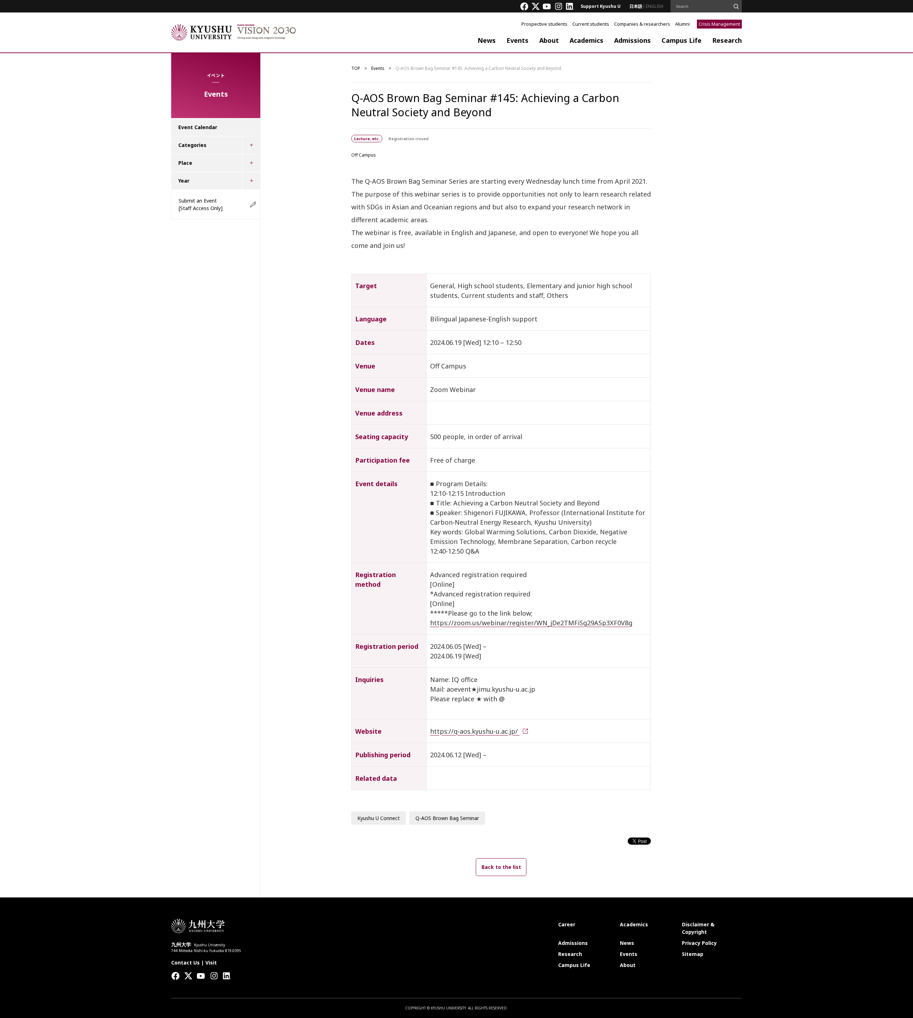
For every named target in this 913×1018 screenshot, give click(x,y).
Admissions (632, 40)
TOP (355, 68)
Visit (211, 962)
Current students (590, 24)
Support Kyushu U (601, 6)
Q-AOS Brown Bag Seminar (447, 818)
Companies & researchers (642, 24)
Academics (586, 40)
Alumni (682, 24)
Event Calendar (197, 127)
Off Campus (363, 155)
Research (727, 40)
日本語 (635, 6)
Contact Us (185, 962)
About (549, 40)
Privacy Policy (699, 943)
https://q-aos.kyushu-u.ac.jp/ (475, 731)
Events (517, 40)
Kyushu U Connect (378, 818)
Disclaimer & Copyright (698, 928)
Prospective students (544, 24)
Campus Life (682, 40)
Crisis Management (719, 24)
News (487, 40)
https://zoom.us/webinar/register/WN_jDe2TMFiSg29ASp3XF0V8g (531, 623)
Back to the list (501, 867)
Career (566, 924)
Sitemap (692, 954)
